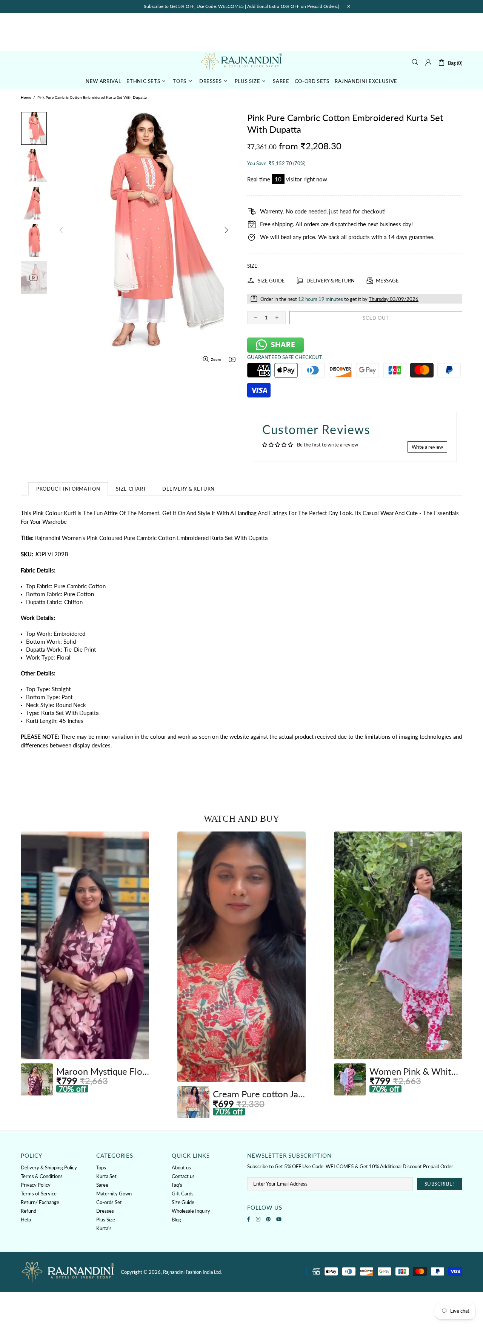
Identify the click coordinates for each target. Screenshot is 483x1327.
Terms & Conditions (42, 1176)
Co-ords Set (109, 1202)
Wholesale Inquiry (191, 1211)
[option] (85, 963)
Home (26, 97)
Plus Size (105, 1220)
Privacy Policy (36, 1185)
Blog (176, 1220)
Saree (102, 1185)
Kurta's (104, 1228)
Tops (101, 1167)
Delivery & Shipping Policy (49, 1167)
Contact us (183, 1176)
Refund (28, 1211)
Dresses (105, 1211)
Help (26, 1220)
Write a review (427, 447)
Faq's (177, 1185)
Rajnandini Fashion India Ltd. (241, 62)
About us (181, 1167)
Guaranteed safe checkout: (285, 357)
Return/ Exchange (40, 1202)
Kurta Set (106, 1176)
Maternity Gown (114, 1193)
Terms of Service (39, 1193)
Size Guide (183, 1202)
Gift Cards (183, 1193)
